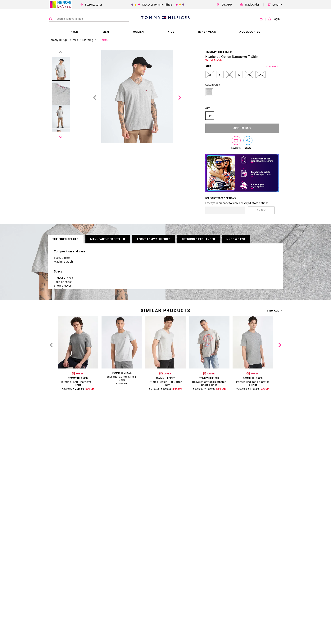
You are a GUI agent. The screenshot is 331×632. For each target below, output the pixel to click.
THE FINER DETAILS (65, 239)
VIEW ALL (273, 310)
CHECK (261, 210)
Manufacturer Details (107, 239)
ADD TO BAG (242, 128)
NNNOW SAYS (235, 239)
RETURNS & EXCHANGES (198, 239)
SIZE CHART (271, 66)
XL (249, 74)
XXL (260, 74)
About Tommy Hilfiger (153, 239)
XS (209, 74)
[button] (209, 92)
